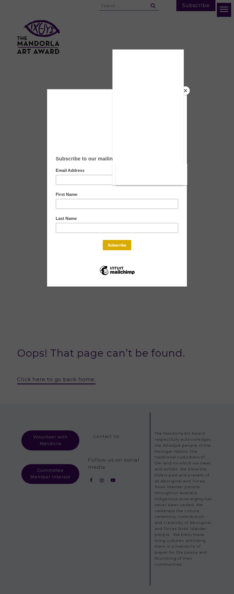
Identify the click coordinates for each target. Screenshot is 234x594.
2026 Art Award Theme (148, 77)
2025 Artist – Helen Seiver (151, 179)
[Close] (185, 90)
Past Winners (148, 62)
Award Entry (148, 129)
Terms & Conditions (148, 114)
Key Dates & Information (148, 96)
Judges (148, 141)
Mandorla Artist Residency (148, 157)
